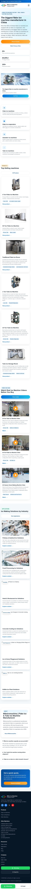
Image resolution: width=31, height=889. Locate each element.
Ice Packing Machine (5, 837)
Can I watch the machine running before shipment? (14, 753)
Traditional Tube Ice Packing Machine (9, 828)
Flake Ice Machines (5, 812)
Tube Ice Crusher (4, 832)
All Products (15, 173)
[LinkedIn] (2, 805)
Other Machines (4, 817)
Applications (3, 846)
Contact (3, 864)
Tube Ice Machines (5, 814)
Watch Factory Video (15, 46)
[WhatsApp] (8, 886)
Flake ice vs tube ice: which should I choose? (16, 759)
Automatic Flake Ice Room (6, 825)
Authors (3, 862)
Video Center (15, 397)
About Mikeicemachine (10, 733)
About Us (3, 857)
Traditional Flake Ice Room (6, 823)
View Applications (15, 516)
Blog (2, 848)
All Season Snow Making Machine (8, 834)
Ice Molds (3, 836)
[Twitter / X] (9, 805)
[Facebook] (5, 805)
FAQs (2, 850)
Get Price (15, 95)
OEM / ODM (4, 859)
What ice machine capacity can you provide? (16, 741)
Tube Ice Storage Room (6, 827)
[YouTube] (12, 805)
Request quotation (15, 783)
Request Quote (15, 41)
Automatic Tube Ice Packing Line (8, 830)
